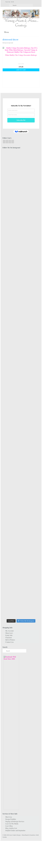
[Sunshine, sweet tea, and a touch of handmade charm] (11, 370)
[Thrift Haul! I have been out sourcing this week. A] (11, 558)
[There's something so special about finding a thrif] (30, 458)
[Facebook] (4, 141)
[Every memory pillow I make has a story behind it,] (30, 319)
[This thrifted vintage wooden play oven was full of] (30, 565)
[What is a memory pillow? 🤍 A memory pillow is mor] (11, 458)
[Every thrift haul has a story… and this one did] (11, 413)
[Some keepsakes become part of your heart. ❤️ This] (30, 265)
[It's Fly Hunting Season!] (30, 395)
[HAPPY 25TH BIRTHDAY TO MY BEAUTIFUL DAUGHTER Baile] (30, 158)
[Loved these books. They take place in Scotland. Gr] (11, 244)
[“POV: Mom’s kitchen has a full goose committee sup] (11, 594)
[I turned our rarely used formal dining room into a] (30, 369)
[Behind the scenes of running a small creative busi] (11, 174)
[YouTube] (10, 141)
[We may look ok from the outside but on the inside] (30, 202)
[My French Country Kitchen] (11, 293)
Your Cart (9, 2)
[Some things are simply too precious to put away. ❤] (11, 516)
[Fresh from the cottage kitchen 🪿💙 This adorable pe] (30, 600)
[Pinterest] (12, 141)
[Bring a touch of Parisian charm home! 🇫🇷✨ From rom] (30, 501)
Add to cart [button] (21, 70)
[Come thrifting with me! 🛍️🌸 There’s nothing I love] (11, 219)
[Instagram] (7, 141)
